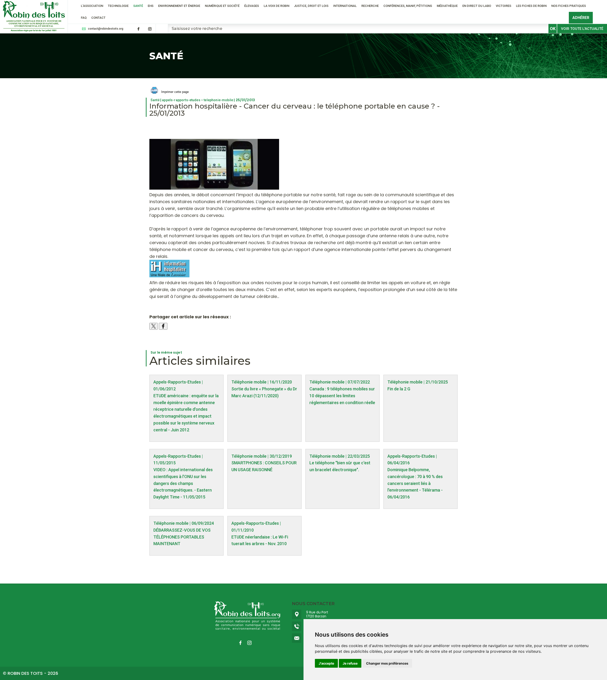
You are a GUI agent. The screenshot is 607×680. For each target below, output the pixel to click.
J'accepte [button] (326, 663)
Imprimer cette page (174, 92)
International (345, 6)
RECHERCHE (370, 6)
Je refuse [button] (350, 663)
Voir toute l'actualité (582, 29)
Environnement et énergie (179, 6)
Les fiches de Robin (531, 6)
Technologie (118, 6)
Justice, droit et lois (311, 6)
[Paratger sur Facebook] (163, 326)
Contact (98, 17)
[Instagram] (150, 29)
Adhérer (580, 17)
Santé (138, 6)
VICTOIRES (503, 6)
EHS (150, 6)
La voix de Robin (276, 6)
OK (553, 28)
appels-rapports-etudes (181, 100)
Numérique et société (222, 6)
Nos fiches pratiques (568, 6)
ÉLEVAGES (251, 6)
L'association (92, 6)
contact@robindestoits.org (105, 28)
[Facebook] (138, 29)
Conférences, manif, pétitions (407, 6)
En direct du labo (476, 6)
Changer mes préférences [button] (387, 663)
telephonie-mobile (218, 100)
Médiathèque (447, 6)
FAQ (84, 17)
